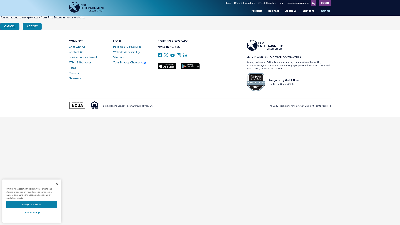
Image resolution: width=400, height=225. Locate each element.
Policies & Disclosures (127, 46)
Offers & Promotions (244, 3)
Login (325, 3)
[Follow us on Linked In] (185, 56)
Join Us (325, 10)
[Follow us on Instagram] (179, 56)
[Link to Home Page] (87, 8)
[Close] (57, 184)
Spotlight (308, 10)
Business (273, 10)
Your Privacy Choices (127, 62)
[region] (31, 201)
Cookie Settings (32, 213)
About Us (291, 10)
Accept (32, 26)
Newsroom (76, 78)
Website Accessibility (126, 52)
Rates (228, 3)
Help (281, 3)
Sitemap (118, 57)
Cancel (9, 26)
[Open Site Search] (313, 3)
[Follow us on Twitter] (166, 56)
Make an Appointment (298, 3)
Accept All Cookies (32, 204)
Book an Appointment (83, 57)
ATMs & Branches (266, 3)
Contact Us (76, 52)
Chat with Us (77, 46)
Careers (74, 73)
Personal (256, 10)
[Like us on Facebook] (160, 56)
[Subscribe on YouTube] (172, 56)
